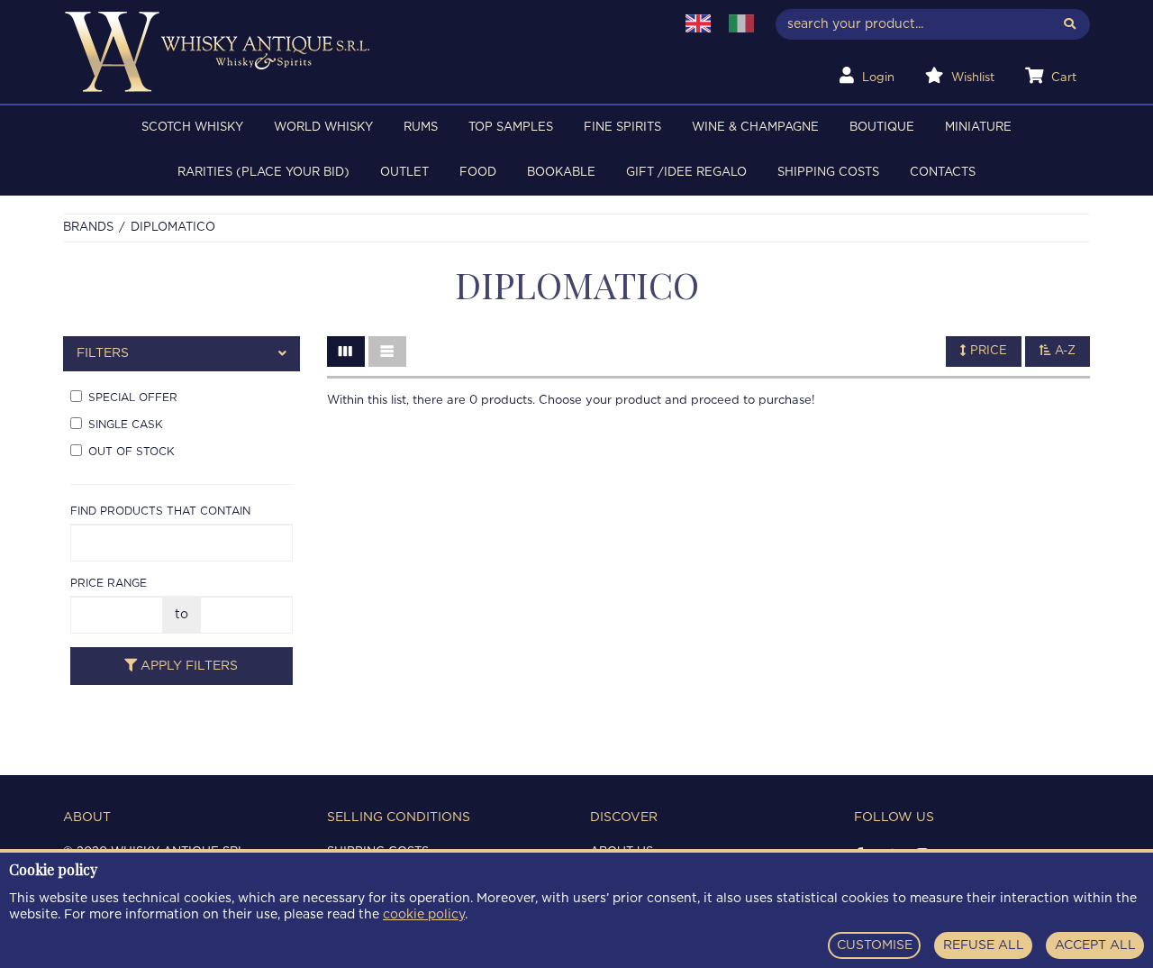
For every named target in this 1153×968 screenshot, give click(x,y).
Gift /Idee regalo (686, 172)
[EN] (698, 23)
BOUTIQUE (881, 127)
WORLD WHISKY (323, 127)
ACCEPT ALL (1095, 945)
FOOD (477, 172)
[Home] (357, 52)
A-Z (1063, 351)
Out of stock (131, 451)
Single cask (125, 424)
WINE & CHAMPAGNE (755, 127)
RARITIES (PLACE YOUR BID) (263, 172)
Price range (108, 583)
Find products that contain (160, 511)
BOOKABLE (561, 172)
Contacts (943, 172)
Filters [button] (103, 353)
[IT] (741, 23)
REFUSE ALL (983, 945)
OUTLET (404, 172)
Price (987, 351)
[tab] (181, 353)
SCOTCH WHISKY (192, 127)
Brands (88, 227)
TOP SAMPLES (510, 127)
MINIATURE (978, 127)
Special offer (132, 397)
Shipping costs (828, 172)
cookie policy (424, 915)
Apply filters (187, 666)
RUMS (421, 127)
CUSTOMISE (874, 945)
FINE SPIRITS (622, 127)
